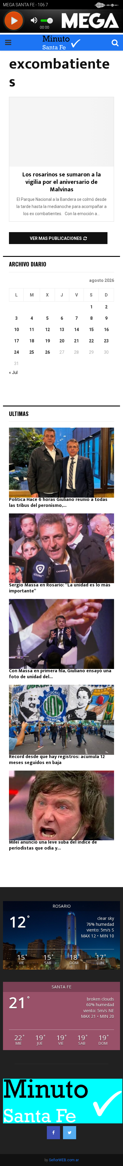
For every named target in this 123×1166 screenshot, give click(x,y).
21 (76, 341)
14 (76, 329)
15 (91, 329)
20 (61, 341)
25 (31, 352)
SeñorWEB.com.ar (64, 1160)
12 (47, 329)
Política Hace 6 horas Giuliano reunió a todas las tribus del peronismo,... (58, 503)
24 (16, 352)
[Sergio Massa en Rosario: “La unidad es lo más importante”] (61, 548)
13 (61, 329)
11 (31, 329)
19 (47, 341)
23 (106, 341)
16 (106, 329)
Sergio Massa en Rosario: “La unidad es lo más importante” (59, 588)
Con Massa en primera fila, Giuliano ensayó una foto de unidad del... (60, 674)
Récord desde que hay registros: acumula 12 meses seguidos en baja (57, 760)
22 (91, 341)
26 (47, 352)
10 (16, 329)
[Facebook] (53, 1132)
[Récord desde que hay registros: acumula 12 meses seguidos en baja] (61, 720)
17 (16, 341)
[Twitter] (69, 1132)
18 (31, 341)
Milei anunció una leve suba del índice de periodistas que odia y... (53, 845)
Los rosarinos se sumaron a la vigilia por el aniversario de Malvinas (61, 182)
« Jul (13, 372)
